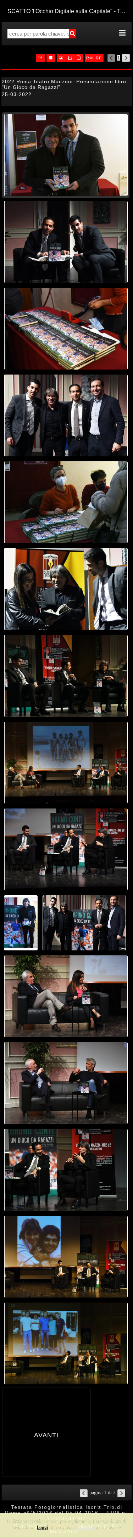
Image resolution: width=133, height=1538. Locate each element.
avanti (46, 1434)
